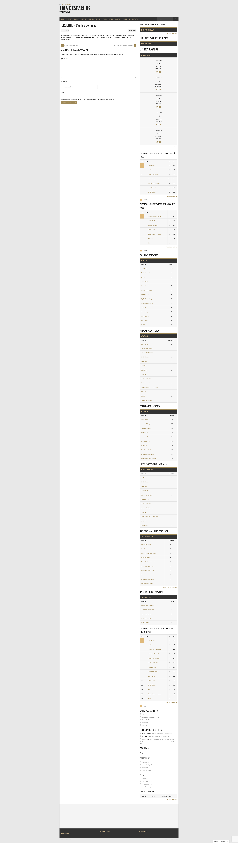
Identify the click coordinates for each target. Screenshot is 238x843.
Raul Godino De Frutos (147, 450)
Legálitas (150, 170)
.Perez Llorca (144, 320)
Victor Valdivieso (146, 618)
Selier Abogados (153, 178)
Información (132, 30)
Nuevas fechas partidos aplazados (125, 45)
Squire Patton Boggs (154, 174)
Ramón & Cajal (152, 187)
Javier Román (144, 419)
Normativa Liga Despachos (149, 765)
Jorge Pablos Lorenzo (148, 742)
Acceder (144, 778)
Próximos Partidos (108, 19)
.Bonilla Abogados (146, 273)
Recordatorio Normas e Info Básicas (161, 733)
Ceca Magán (151, 165)
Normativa (69, 19)
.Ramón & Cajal (145, 294)
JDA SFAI (150, 238)
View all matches (172, 33)
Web (63, 92)
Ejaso (149, 243)
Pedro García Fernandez (148, 562)
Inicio (62, 19)
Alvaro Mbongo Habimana (148, 458)
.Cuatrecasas (144, 281)
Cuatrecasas (151, 220)
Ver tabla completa (171, 196)
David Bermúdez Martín (147, 454)
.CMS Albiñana (145, 316)
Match (158, 71)
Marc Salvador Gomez (147, 583)
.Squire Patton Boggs (147, 299)
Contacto (135, 19)
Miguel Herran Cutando (147, 570)
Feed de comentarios (148, 784)
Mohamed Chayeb (146, 424)
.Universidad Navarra (147, 303)
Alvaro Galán (144, 432)
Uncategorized (146, 770)
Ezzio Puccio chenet (146, 549)
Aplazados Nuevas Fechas (149, 720)
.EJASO (143, 325)
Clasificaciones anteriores (122, 19)
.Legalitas (143, 307)
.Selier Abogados (146, 312)
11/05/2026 (158, 113)
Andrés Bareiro (145, 557)
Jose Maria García (146, 437)
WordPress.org (146, 787)
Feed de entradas (147, 781)
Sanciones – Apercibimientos (150, 717)
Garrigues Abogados (154, 183)
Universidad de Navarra (154, 216)
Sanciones (145, 722)
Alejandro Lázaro (145, 575)
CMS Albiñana (152, 192)
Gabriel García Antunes (147, 566)
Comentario (65, 58)
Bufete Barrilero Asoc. (154, 234)
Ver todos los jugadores (170, 587)
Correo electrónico (67, 87)
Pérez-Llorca (151, 229)
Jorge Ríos (144, 445)
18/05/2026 (158, 78)
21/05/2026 (158, 60)
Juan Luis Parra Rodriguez (148, 553)
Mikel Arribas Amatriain (147, 605)
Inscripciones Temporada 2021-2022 (164, 739)
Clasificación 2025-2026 (80, 19)
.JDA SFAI (144, 277)
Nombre (64, 81)
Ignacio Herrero (145, 441)
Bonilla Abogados (153, 225)
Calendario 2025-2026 (95, 19)
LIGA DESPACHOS (75, 8)
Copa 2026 (145, 714)
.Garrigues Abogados (147, 290)
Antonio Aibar (145, 622)
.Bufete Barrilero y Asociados (149, 286)
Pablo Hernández (146, 428)
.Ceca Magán (144, 268)
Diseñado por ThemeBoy (171, 839)
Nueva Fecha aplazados (70, 45)
